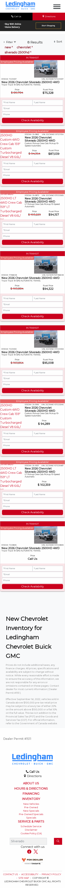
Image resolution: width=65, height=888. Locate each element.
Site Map (24, 878)
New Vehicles (31, 804)
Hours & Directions (31, 788)
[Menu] (57, 7)
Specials (31, 817)
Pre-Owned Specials (31, 814)
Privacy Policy (51, 874)
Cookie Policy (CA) (31, 833)
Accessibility (30, 874)
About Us (31, 783)
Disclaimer (31, 829)
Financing (31, 793)
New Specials (31, 810)
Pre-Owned (31, 807)
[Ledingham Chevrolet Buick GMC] (20, 5)
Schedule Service (31, 826)
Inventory (31, 799)
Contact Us (11, 874)
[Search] (58, 841)
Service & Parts (31, 821)
